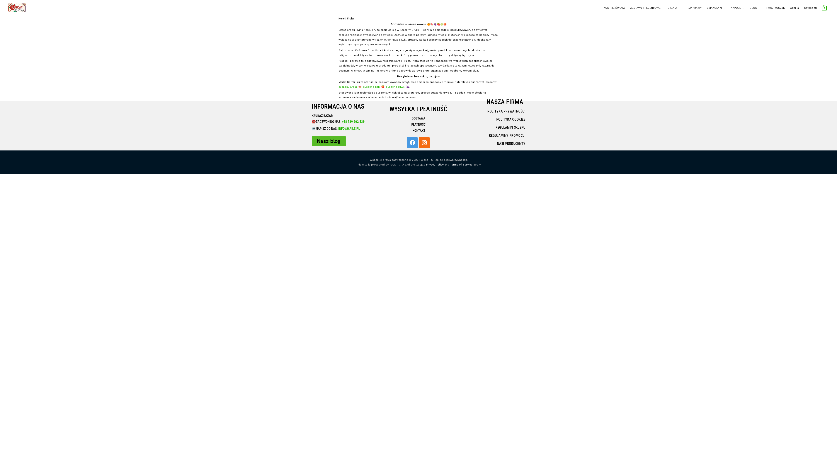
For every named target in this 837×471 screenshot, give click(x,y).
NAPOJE (736, 7)
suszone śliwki (396, 86)
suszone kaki (371, 86)
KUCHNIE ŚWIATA (614, 7)
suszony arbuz (348, 86)
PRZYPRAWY (694, 7)
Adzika (794, 7)
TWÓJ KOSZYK (775, 7)
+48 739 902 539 (353, 122)
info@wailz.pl (349, 129)
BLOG (753, 7)
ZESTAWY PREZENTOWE (645, 7)
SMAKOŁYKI (714, 7)
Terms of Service (461, 164)
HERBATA (671, 7)
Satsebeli (810, 7)
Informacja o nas (338, 106)
